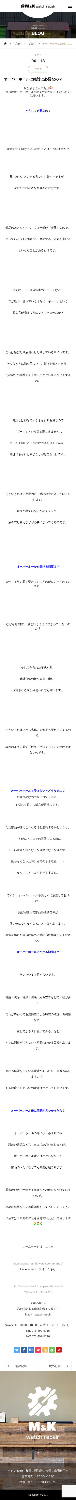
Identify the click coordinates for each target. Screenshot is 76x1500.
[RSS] (38, 1453)
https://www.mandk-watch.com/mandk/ (38, 1263)
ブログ (38, 69)
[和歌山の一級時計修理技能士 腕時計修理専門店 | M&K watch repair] (38, 6)
